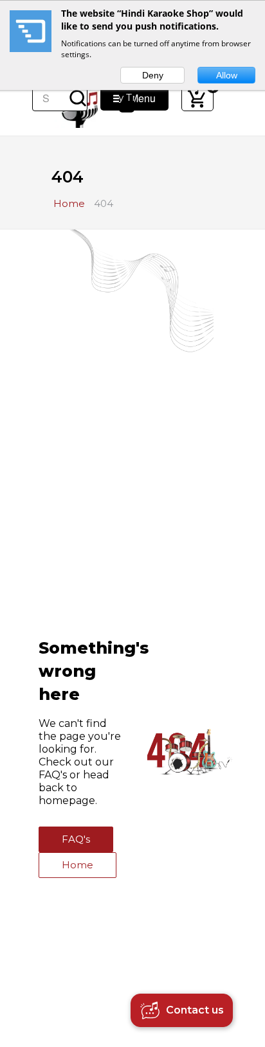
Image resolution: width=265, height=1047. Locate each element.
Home (77, 865)
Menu (139, 98)
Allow (226, 75)
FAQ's (76, 839)
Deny (152, 75)
